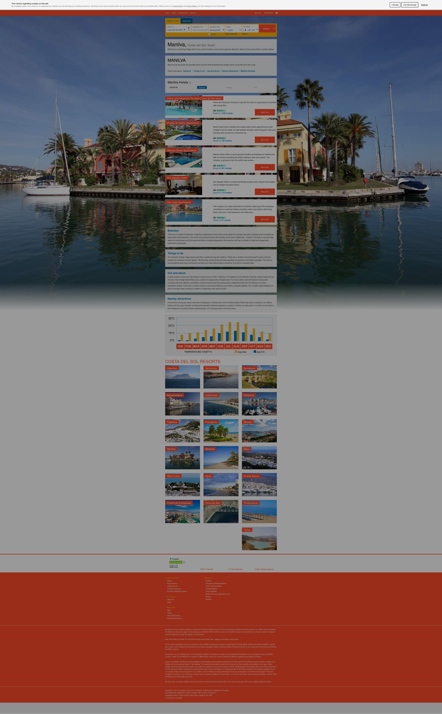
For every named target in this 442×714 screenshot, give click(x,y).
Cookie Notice (178, 6)
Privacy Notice (191, 6)
